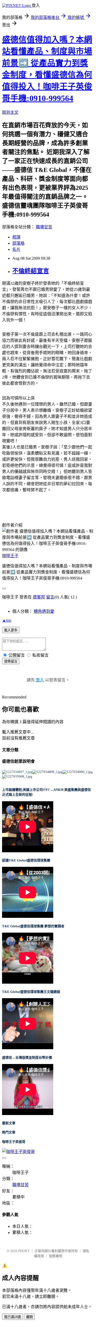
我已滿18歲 (12, 1317)
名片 (16, 249)
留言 (50, 597)
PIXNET (24, 1251)
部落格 (18, 243)
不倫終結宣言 (30, 271)
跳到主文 (10, 112)
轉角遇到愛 (44, 611)
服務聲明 (55, 1256)
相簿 (16, 237)
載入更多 (10, 630)
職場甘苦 (44, 227)
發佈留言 (10, 661)
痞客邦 (39, 597)
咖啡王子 (10, 556)
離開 (29, 1317)
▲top (6, 620)
